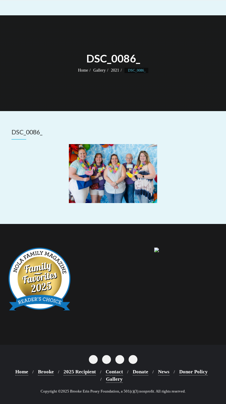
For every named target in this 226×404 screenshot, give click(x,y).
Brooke (46, 372)
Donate (140, 372)
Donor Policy (193, 372)
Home (83, 70)
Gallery (99, 70)
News (164, 372)
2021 (115, 70)
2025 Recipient (80, 372)
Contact (114, 372)
